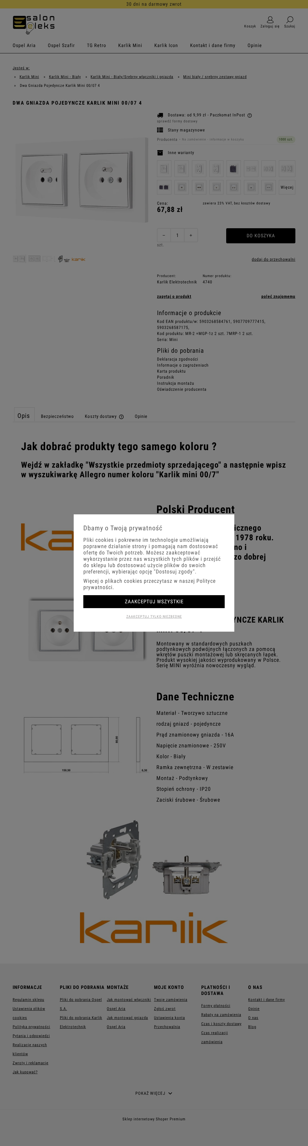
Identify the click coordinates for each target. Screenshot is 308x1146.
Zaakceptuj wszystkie (154, 601)
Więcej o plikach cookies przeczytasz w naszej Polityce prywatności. (149, 584)
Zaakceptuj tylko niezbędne (154, 616)
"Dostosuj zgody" (174, 571)
